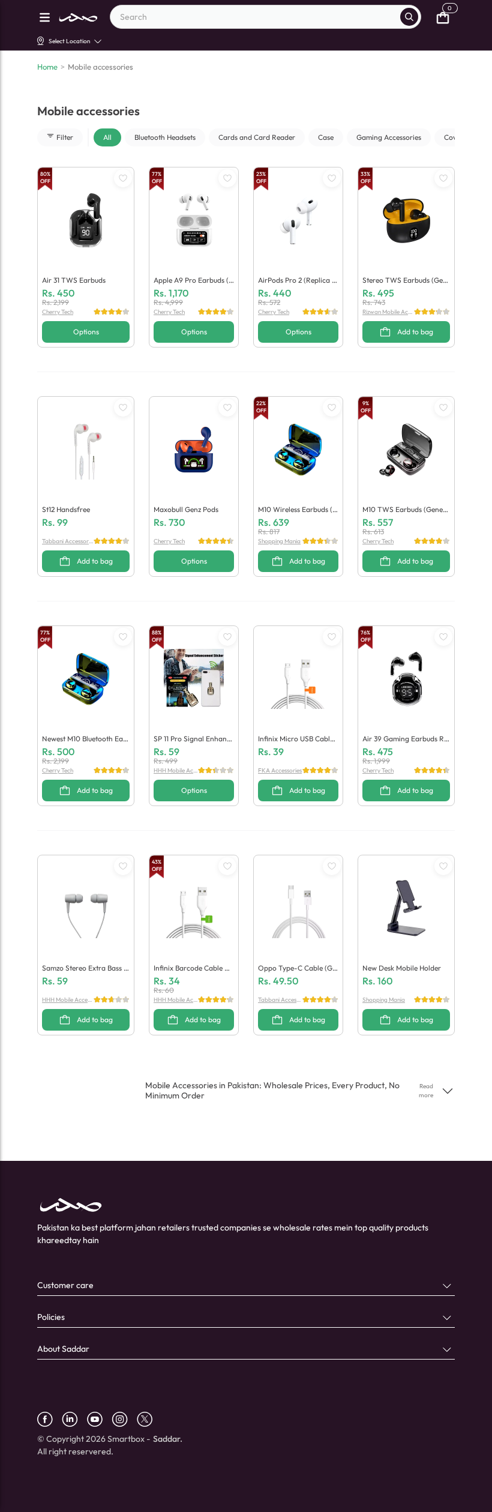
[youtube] (99, 1419)
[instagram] (124, 1419)
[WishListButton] (123, 178)
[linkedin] (74, 1419)
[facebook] (49, 1419)
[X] (149, 1419)
